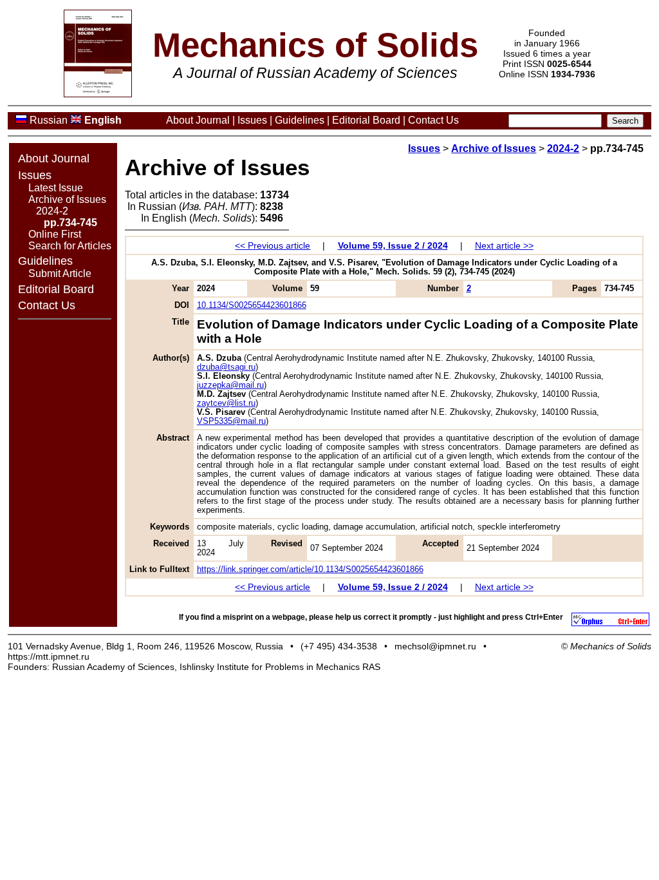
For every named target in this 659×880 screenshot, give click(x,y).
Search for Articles (69, 245)
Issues (252, 120)
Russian (49, 120)
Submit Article (59, 273)
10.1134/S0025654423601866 (251, 305)
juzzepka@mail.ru (230, 385)
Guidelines (299, 120)
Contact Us (433, 120)
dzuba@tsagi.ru (226, 367)
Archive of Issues (67, 199)
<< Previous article (272, 245)
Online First (54, 234)
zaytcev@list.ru (226, 403)
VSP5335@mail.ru (231, 421)
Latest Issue (55, 187)
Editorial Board (366, 120)
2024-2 (52, 211)
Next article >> (504, 245)
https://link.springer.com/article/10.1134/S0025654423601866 (310, 569)
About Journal (198, 120)
